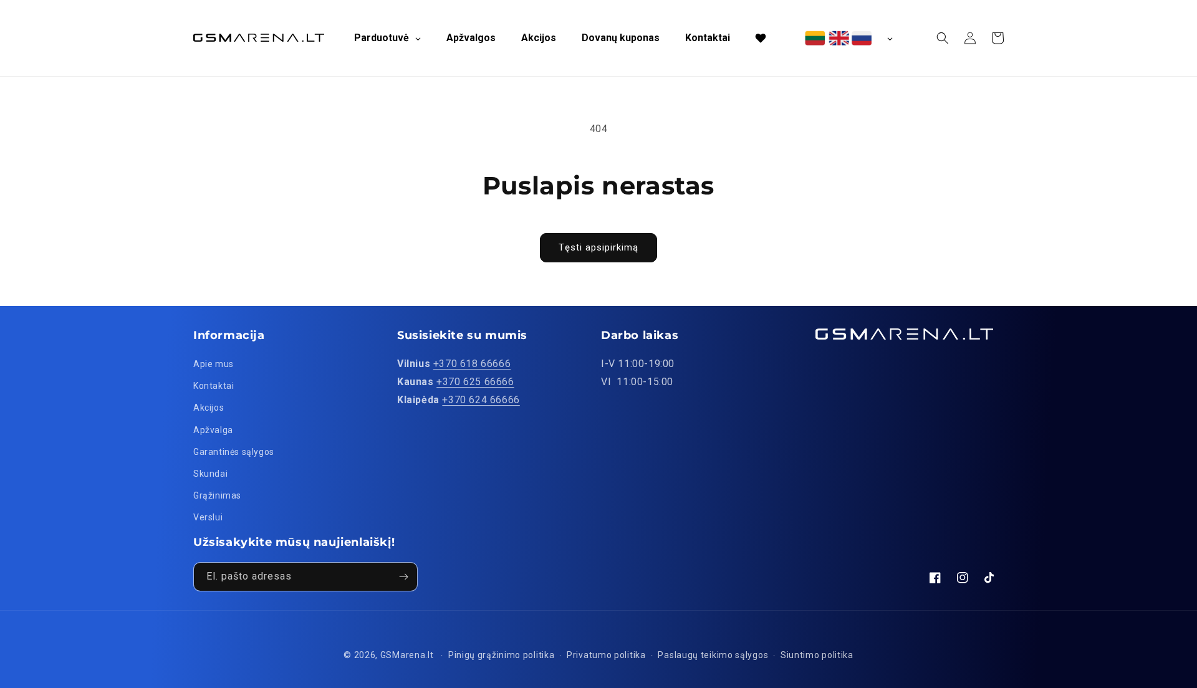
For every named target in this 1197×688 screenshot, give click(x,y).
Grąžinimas (217, 495)
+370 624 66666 (480, 400)
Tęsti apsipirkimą (598, 247)
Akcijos (208, 408)
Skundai (210, 474)
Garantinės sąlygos (233, 452)
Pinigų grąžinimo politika (501, 655)
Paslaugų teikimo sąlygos (713, 655)
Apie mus (213, 364)
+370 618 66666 (472, 364)
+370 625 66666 (475, 382)
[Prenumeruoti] (403, 576)
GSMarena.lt (407, 655)
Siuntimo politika (817, 655)
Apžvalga (213, 430)
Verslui (208, 517)
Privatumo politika (606, 655)
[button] (942, 38)
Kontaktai (213, 386)
